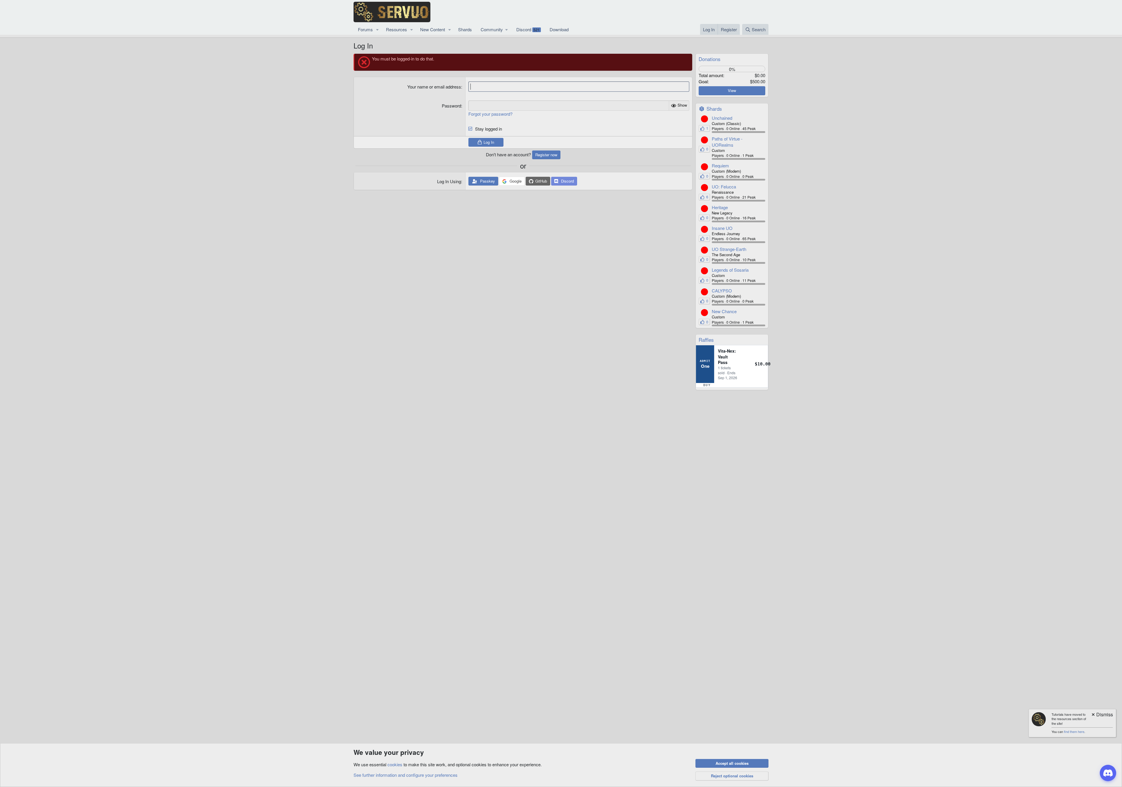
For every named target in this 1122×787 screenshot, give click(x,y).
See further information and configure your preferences (406, 775)
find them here (1074, 731)
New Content (432, 29)
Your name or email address (434, 87)
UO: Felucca (724, 186)
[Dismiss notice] (1101, 715)
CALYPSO (722, 290)
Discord (528, 29)
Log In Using (449, 181)
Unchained (722, 118)
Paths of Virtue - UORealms (727, 142)
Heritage (720, 207)
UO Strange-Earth (729, 249)
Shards (465, 29)
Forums (365, 29)
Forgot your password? (490, 114)
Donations (710, 59)
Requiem (720, 165)
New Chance (724, 311)
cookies (394, 764)
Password (451, 106)
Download (559, 29)
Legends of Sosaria (730, 270)
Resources (396, 29)
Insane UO (722, 228)
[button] (377, 29)
